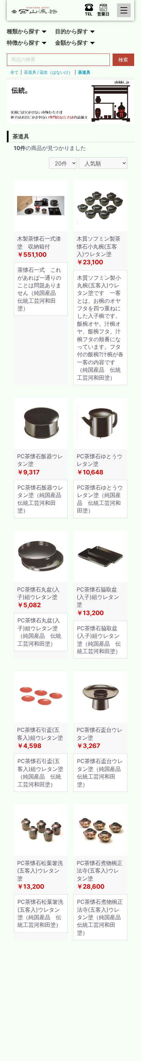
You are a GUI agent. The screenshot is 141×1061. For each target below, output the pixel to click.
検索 (123, 59)
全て (14, 72)
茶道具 (84, 72)
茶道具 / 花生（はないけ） (48, 72)
